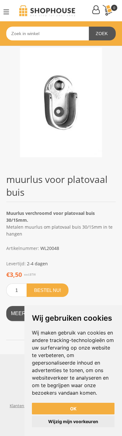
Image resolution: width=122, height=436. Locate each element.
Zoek (102, 33)
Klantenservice (23, 405)
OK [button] (73, 408)
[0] (107, 10)
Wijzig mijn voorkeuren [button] (73, 421)
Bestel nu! (47, 290)
